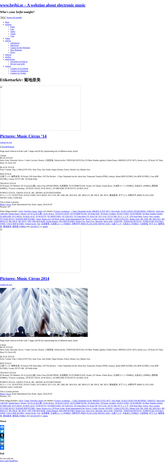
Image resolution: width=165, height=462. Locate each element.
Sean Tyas (90, 221)
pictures (8, 24)
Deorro (23, 214)
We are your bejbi (17, 64)
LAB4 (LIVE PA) (121, 219)
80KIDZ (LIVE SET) (101, 211)
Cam (12, 36)
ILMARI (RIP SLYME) (25, 219)
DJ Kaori (104, 214)
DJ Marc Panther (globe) (152, 214)
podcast (8, 55)
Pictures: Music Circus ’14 (23, 136)
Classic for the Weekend (20, 48)
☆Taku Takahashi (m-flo (81, 211)
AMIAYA (151, 211)
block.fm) (160, 211)
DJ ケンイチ (123, 216)
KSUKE (109, 219)
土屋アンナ (116, 224)
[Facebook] (82, 427)
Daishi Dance (14, 214)
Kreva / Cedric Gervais (95, 219)
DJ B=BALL (48, 214)
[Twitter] (82, 431)
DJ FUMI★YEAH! (78, 214)
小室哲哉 (144, 224)
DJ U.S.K (102, 216)
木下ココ (153, 224)
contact (8, 66)
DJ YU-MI (112, 216)
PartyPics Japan (30, 211)
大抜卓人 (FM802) (131, 224)
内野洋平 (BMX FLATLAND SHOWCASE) (91, 224)
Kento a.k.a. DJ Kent (50, 219)
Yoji (38, 224)
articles (8, 41)
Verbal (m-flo (30, 224)
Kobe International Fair (75, 219)
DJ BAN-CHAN (62, 214)
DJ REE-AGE (29, 216)
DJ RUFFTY (41, 216)
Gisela (12, 34)
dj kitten (112, 214)
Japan (38, 219)
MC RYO (22, 221)
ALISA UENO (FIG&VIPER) (133, 211)
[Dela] (82, 448)
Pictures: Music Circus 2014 (24, 278)
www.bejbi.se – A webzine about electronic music (42, 5)
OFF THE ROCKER (36, 221)
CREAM (3, 214)
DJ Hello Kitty (94, 214)
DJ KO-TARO (123, 214)
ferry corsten (154, 216)
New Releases (16, 50)
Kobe (62, 219)
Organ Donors (52, 221)
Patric (12, 27)
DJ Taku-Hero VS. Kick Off (85, 216)
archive (8, 57)
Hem (7, 22)
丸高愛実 (45, 224)
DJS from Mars (136, 216)
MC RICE (13, 221)
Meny (3, 18)
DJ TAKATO (67, 216)
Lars (12, 29)
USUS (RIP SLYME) (15, 224)
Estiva (145, 216)
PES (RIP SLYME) (67, 221)
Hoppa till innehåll (14, 17)
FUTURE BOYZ (7, 219)
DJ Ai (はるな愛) (34, 214)
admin (45, 226)
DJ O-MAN (17, 216)
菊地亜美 (7, 226)
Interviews (14, 45)
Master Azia (134, 219)
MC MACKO (155, 219)
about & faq (10, 59)
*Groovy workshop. (61, 211)
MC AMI (144, 219)
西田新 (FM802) (19, 226)
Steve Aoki (108, 221)
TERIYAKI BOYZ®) (132, 221)
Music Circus (5, 204)
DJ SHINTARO (54, 216)
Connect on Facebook (19, 68)
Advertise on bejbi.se (18, 62)
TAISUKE (118, 221)
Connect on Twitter (18, 73)
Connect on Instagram (19, 71)
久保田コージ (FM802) (61, 224)
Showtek (98, 221)
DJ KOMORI (135, 214)
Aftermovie (15, 43)
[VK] (82, 444)
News (12, 52)
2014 (21, 211)
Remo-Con (80, 221)
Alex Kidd (115, 211)
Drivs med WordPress (9, 461)
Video (7, 38)
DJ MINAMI (5, 216)
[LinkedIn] (82, 439)
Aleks (12, 31)
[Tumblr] (82, 435)
